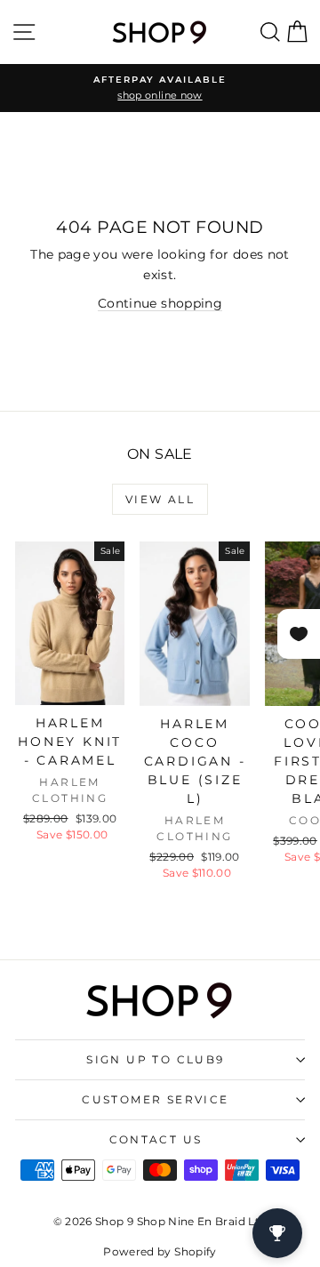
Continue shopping (160, 303)
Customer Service (155, 1099)
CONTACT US (156, 1139)
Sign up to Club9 (155, 1059)
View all (160, 499)
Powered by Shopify (159, 1251)
